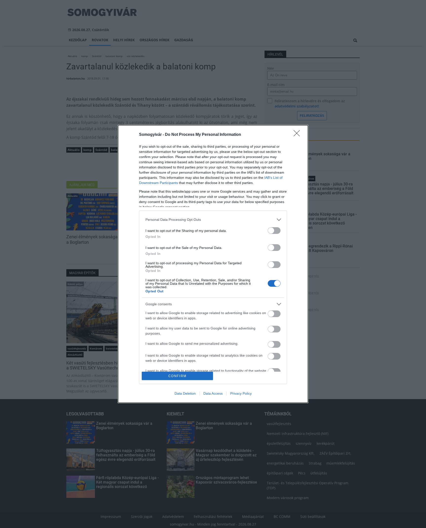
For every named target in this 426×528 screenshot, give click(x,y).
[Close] (298, 135)
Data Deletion (185, 393)
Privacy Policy (241, 393)
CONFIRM (177, 376)
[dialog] (213, 264)
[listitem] (213, 219)
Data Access (213, 393)
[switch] (274, 230)
